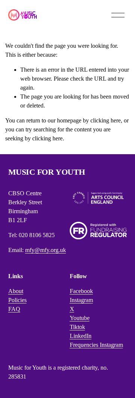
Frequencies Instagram (96, 345)
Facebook (81, 291)
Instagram (81, 300)
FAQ (14, 309)
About (15, 291)
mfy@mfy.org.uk (45, 250)
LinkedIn (81, 336)
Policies (17, 300)
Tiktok (77, 327)
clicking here (105, 120)
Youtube (80, 318)
